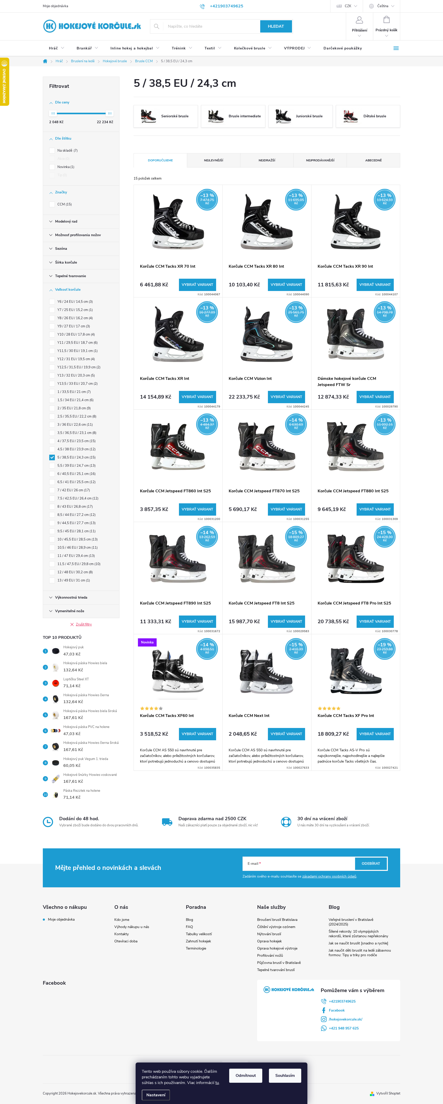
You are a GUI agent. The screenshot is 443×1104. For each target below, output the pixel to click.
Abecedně (373, 160)
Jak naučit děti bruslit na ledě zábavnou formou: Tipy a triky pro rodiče (360, 952)
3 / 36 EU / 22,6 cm (74, 424)
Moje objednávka (55, 6)
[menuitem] (57, 48)
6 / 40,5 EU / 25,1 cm (76, 474)
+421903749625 (342, 1001)
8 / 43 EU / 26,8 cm (74, 506)
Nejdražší (267, 160)
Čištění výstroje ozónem (276, 926)
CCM (64, 204)
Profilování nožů (270, 955)
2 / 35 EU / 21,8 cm (73, 408)
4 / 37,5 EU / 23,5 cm (76, 441)
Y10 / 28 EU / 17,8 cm (75, 334)
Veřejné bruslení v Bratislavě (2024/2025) (351, 922)
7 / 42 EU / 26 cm (73, 490)
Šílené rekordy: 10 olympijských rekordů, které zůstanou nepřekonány (358, 934)
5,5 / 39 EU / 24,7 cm (76, 465)
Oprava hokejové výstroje (277, 948)
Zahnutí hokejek (198, 941)
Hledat (276, 26)
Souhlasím (285, 1075)
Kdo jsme (121, 919)
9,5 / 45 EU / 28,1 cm (76, 531)
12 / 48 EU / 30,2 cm (74, 572)
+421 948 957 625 (344, 1028)
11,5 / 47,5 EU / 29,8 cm (78, 564)
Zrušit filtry (84, 624)
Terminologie (196, 948)
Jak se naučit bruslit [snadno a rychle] (358, 943)
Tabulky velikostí (199, 934)
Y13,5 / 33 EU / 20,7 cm (77, 383)
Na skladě (67, 150)
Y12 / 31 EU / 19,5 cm (75, 359)
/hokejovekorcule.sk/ (345, 1019)
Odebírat (371, 863)
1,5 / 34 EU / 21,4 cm (75, 400)
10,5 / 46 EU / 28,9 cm (77, 547)
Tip (61, 175)
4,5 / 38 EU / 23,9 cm (76, 449)
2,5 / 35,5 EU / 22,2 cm (76, 416)
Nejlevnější (213, 160)
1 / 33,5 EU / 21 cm (73, 392)
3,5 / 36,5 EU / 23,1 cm (76, 433)
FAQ (189, 926)
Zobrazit (197, 285)
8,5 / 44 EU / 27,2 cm (76, 515)
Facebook (337, 1010)
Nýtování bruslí (269, 934)
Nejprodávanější (320, 160)
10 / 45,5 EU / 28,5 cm (77, 539)
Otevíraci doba (125, 941)
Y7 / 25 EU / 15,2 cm (74, 310)
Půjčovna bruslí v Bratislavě (279, 962)
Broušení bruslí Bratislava (277, 919)
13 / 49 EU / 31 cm (73, 580)
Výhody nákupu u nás (131, 926)
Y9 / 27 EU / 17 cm (73, 326)
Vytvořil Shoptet (388, 1093)
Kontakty (121, 934)
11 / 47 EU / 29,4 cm (75, 556)
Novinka (65, 167)
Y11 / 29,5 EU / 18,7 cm (77, 342)
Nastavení (155, 1095)
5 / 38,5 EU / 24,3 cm (76, 457)
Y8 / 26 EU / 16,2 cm (74, 318)
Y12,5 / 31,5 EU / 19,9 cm (78, 367)
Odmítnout (246, 1075)
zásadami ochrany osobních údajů (329, 876)
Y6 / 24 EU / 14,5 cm (74, 301)
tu (217, 1083)
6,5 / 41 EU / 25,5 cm (76, 482)
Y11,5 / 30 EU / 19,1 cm (77, 351)
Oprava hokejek (269, 941)
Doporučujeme (160, 160)
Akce (62, 159)
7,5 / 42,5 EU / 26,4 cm (77, 498)
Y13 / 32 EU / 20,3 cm (75, 375)
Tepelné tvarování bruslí (276, 969)
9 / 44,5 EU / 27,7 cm (76, 523)
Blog (189, 919)
